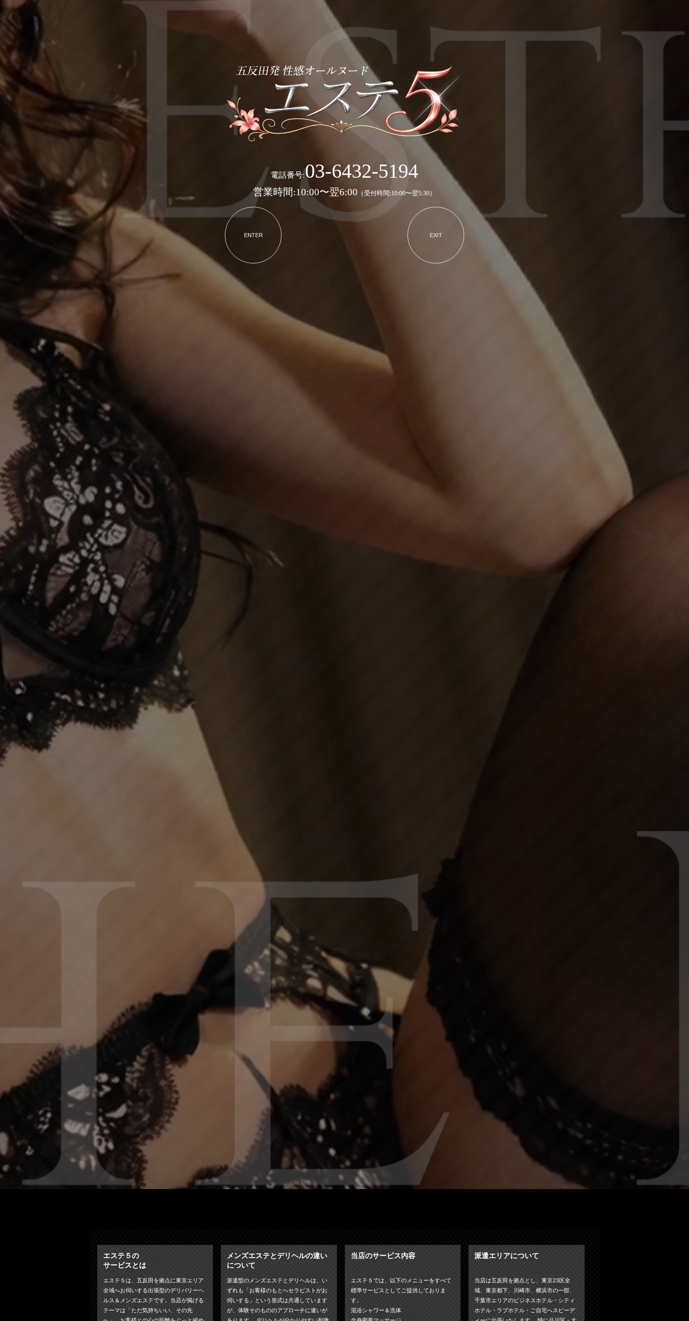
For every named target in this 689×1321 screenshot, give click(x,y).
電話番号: (344, 175)
